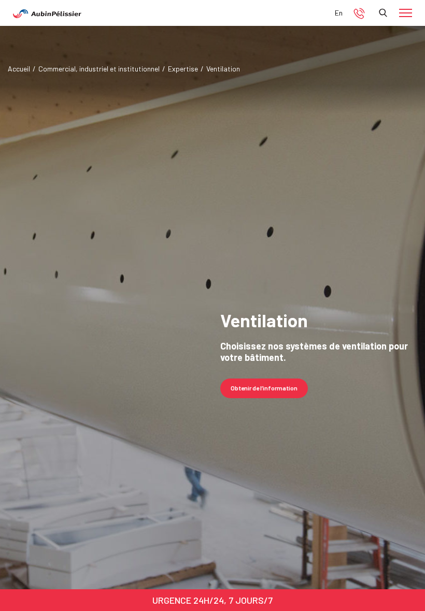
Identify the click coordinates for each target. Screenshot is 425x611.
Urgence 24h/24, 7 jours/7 (212, 600)
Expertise (183, 68)
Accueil (19, 68)
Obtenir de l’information (264, 387)
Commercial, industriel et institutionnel (99, 68)
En (339, 12)
